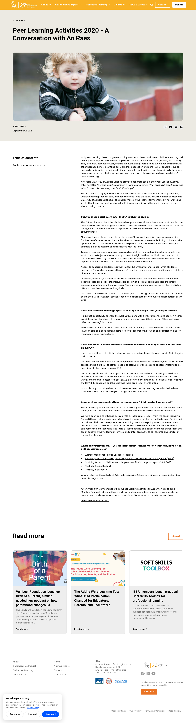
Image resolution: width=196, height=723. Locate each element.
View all (176, 536)
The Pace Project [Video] (98, 466)
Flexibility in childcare (96, 469)
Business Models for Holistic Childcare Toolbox (109, 454)
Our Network (19, 674)
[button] (46, 4)
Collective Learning (23, 670)
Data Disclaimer (176, 711)
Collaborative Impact (24, 666)
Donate (179, 4)
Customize (15, 714)
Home (57, 661)
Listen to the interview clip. (95, 500)
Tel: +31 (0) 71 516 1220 (105, 672)
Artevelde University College (129, 475)
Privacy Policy (135, 711)
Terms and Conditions (155, 711)
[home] (23, 5)
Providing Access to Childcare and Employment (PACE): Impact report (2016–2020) (128, 462)
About (16, 661)
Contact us (60, 674)
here (170, 495)
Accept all (51, 714)
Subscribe (149, 691)
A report (147, 416)
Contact (162, 4)
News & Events (62, 666)
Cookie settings (118, 711)
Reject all (32, 714)
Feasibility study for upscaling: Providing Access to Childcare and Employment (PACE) (129, 458)
